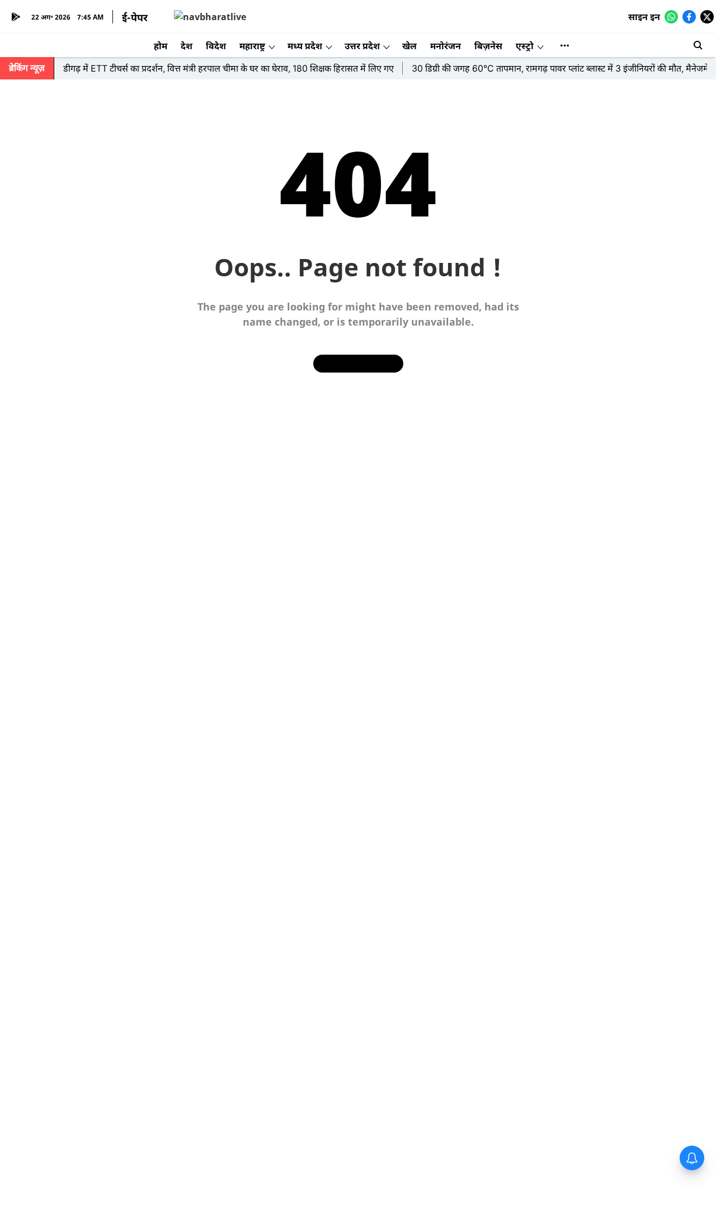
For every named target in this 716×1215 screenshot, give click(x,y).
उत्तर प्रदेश (362, 46)
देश (186, 46)
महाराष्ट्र (252, 46)
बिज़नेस (488, 46)
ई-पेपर (135, 17)
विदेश (216, 46)
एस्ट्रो (525, 46)
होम (160, 46)
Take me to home (358, 363)
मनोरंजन (445, 46)
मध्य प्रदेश (305, 46)
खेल (409, 46)
